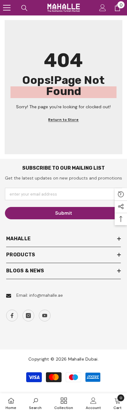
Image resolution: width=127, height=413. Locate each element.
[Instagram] (28, 315)
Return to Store (63, 119)
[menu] (6, 7)
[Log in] (102, 7)
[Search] (24, 8)
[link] (35, 403)
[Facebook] (12, 315)
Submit (63, 213)
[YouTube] (45, 315)
